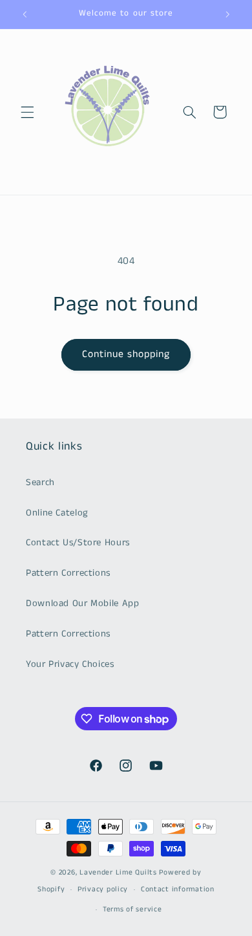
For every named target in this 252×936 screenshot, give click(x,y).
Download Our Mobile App (83, 603)
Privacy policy (103, 889)
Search (40, 482)
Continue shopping (126, 354)
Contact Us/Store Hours (78, 542)
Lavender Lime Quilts (118, 872)
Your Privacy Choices (70, 664)
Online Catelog (57, 512)
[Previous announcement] (24, 14)
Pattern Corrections (68, 573)
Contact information (178, 889)
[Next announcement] (227, 14)
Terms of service (132, 909)
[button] (27, 112)
